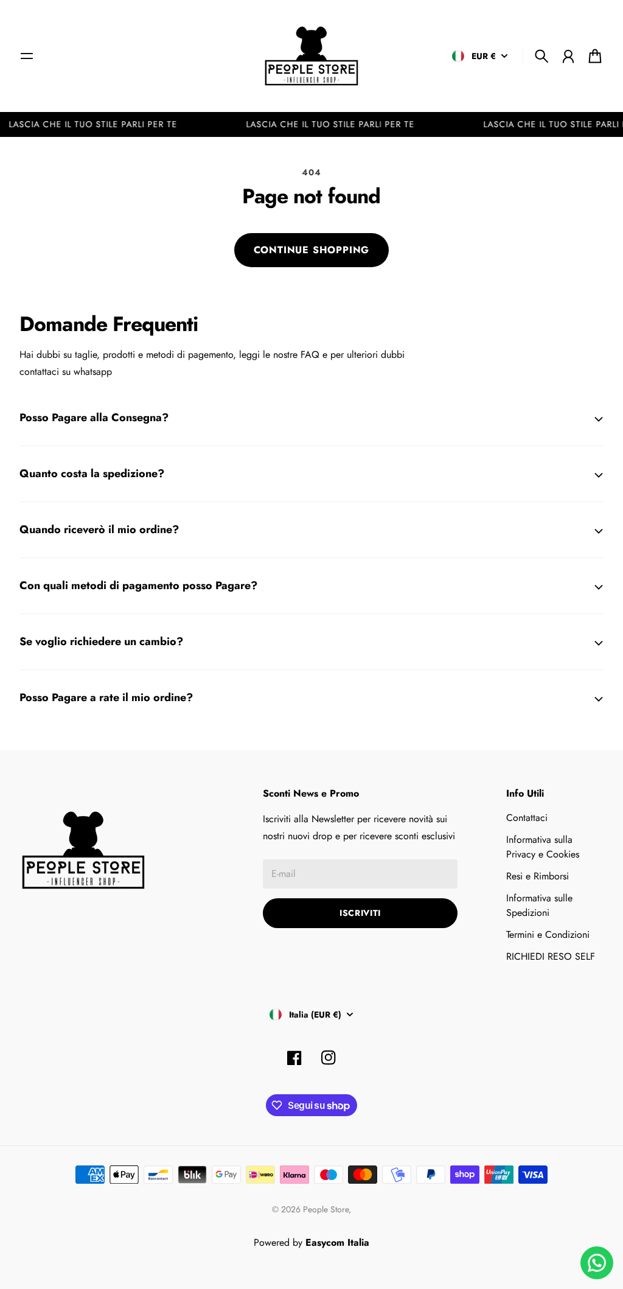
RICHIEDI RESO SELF (550, 956)
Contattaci (527, 818)
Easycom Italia (337, 1242)
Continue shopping (312, 250)
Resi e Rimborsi (537, 876)
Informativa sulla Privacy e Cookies (542, 847)
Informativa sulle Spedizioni (539, 905)
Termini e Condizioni (548, 934)
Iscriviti (360, 913)
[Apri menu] (26, 56)
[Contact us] (596, 1262)
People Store (326, 1209)
